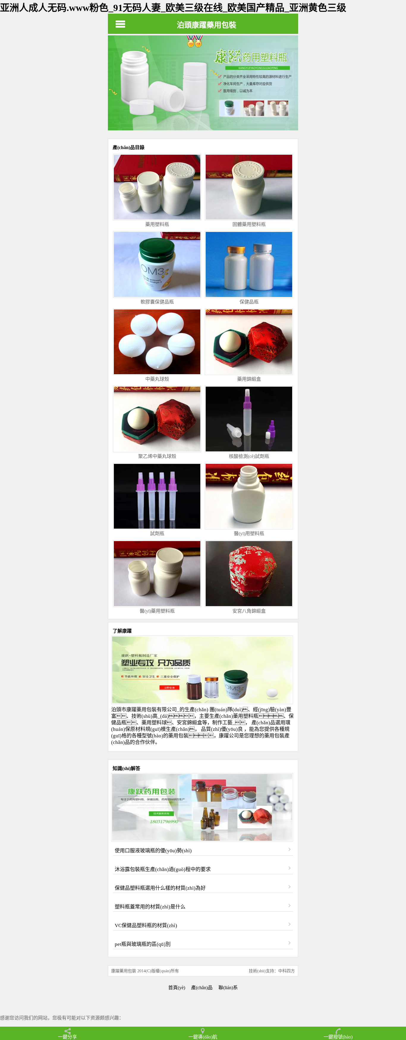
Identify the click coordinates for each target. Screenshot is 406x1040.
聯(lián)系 (228, 987)
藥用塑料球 (154, 723)
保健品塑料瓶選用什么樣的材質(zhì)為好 (160, 888)
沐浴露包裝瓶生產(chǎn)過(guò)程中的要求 (163, 869)
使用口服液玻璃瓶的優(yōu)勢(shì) (153, 851)
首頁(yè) (176, 987)
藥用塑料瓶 (245, 716)
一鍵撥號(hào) (338, 1036)
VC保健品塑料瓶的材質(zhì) (146, 925)
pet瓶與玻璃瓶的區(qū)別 (143, 944)
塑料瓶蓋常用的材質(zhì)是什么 (150, 907)
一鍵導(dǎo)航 (202, 1036)
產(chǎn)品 (202, 987)
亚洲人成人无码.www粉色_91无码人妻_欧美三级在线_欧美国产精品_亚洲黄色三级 (173, 7)
